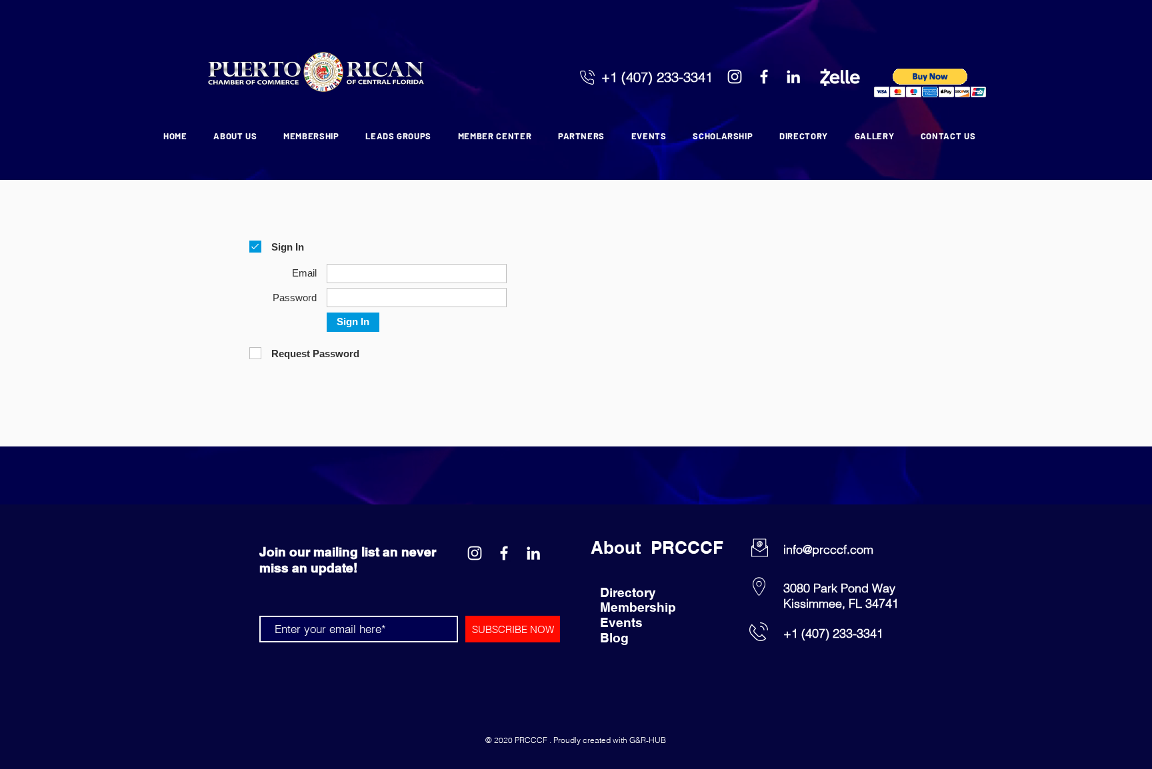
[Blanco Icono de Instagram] (734, 76)
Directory (628, 592)
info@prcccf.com (828, 549)
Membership (638, 607)
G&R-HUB (647, 740)
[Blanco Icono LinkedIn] (793, 76)
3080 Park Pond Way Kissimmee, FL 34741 (841, 595)
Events (621, 622)
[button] (930, 83)
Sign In (353, 321)
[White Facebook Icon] (764, 76)
